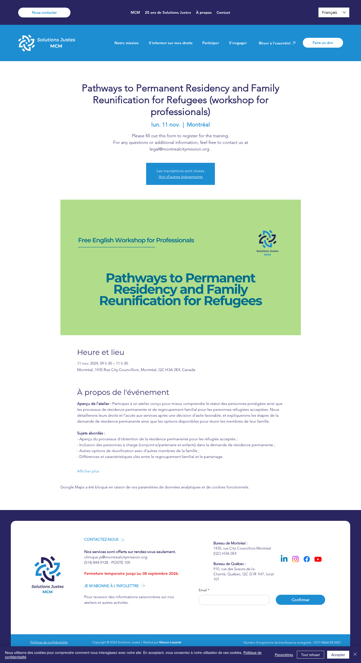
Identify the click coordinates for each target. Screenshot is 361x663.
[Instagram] (295, 559)
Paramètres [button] (284, 654)
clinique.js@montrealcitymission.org (115, 557)
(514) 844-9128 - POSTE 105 (107, 562)
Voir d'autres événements (181, 176)
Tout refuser (310, 654)
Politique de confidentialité (49, 642)
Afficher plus (88, 471)
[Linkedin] (284, 559)
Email (204, 590)
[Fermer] (355, 654)
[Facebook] (307, 559)
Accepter (338, 654)
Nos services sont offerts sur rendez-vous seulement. (130, 551)
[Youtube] (318, 559)
